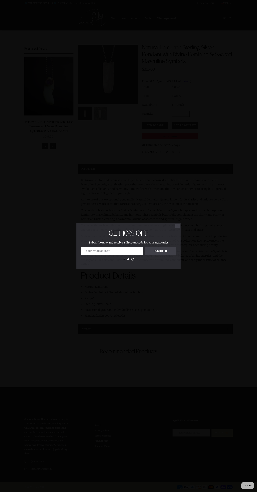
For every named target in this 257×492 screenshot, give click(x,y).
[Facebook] (124, 259)
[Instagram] (132, 259)
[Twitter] (128, 259)
